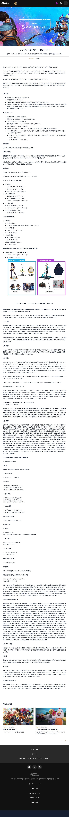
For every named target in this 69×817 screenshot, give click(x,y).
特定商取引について (34, 793)
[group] (34, 722)
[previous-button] (61, 740)
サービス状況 (34, 749)
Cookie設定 (34, 802)
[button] (31, 58)
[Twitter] (34, 767)
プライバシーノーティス (34, 784)
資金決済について (34, 798)
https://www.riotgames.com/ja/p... (54, 684)
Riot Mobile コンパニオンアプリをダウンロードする (35, 758)
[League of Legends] (15, 3)
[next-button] (65, 740)
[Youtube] (29, 767)
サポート (34, 754)
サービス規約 (34, 788)
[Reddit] (40, 767)
